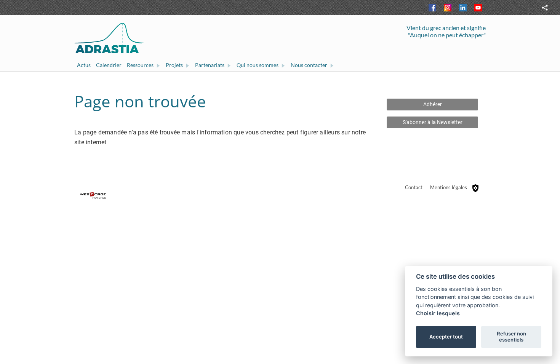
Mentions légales (448, 187)
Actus (84, 65)
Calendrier (109, 65)
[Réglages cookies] (475, 188)
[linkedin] (463, 7)
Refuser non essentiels (511, 336)
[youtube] (478, 7)
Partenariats (209, 65)
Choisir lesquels (438, 313)
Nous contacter (309, 65)
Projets (174, 65)
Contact (413, 187)
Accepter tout (446, 337)
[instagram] (447, 7)
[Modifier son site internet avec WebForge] (280, 196)
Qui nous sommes (257, 65)
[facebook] (432, 7)
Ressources (140, 65)
